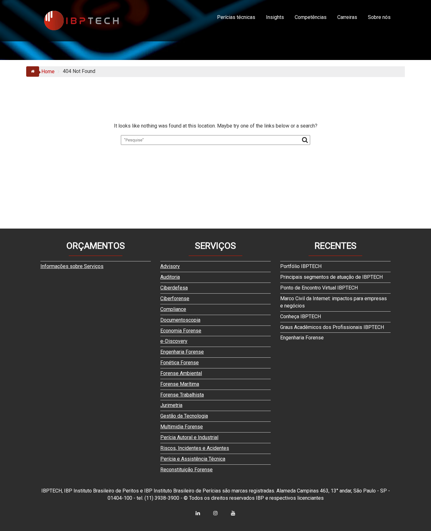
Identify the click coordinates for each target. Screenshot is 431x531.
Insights (275, 17)
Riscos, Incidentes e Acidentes (194, 448)
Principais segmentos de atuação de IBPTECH (331, 277)
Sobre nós (379, 17)
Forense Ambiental (181, 373)
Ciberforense (174, 298)
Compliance (173, 309)
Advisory (170, 266)
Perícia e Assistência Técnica (192, 459)
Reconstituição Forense (186, 470)
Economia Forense (180, 331)
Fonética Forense (179, 363)
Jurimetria (171, 405)
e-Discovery (173, 341)
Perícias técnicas (236, 17)
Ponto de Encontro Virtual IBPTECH (319, 288)
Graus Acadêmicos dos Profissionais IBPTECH (332, 327)
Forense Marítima (179, 384)
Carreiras (347, 17)
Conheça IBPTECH (300, 316)
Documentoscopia (180, 320)
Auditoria (170, 277)
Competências (311, 17)
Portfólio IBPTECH (301, 266)
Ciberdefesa (174, 288)
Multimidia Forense (181, 427)
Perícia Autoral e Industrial (189, 437)
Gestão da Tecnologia (184, 416)
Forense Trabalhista (182, 395)
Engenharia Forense (182, 352)
